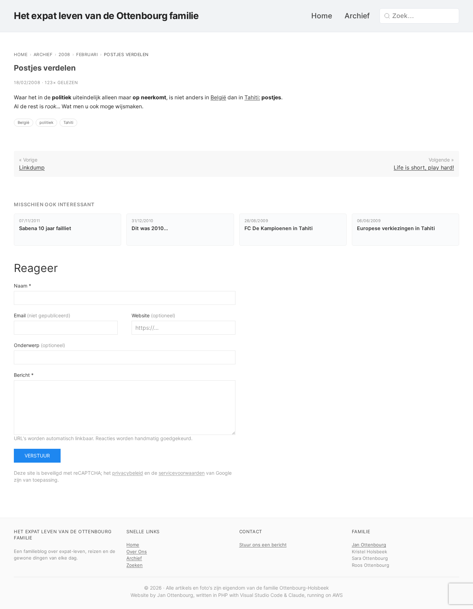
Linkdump (32, 167)
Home (321, 15)
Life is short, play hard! (424, 167)
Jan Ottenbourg (369, 544)
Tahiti (68, 122)
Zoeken (134, 565)
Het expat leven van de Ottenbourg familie (106, 15)
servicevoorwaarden (182, 473)
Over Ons (136, 551)
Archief (357, 15)
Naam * (22, 286)
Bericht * (24, 375)
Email (42, 315)
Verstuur (37, 455)
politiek (46, 122)
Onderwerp (39, 345)
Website (153, 315)
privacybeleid (127, 473)
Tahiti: (252, 97)
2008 (64, 54)
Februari (87, 54)
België (218, 97)
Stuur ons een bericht (263, 544)
